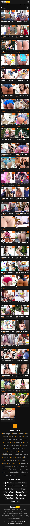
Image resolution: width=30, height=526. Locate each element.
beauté (20, 469)
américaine (14, 472)
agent (14, 469)
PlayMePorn (9, 492)
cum (27, 433)
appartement (16, 448)
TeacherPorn (20, 483)
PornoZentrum (21, 495)
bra (12, 442)
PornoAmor (20, 498)
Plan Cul (7, 5)
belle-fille (24, 463)
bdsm (15, 434)
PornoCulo (9, 498)
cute (26, 442)
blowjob (24, 466)
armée (16, 466)
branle (6, 442)
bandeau (18, 454)
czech (16, 475)
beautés (7, 469)
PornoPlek (15, 501)
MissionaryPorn (9, 486)
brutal (6, 437)
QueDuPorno (9, 483)
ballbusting (7, 454)
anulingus (7, 434)
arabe (12, 437)
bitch (24, 448)
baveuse (19, 437)
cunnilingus (15, 445)
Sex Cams (22, 5)
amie (21, 451)
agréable (19, 442)
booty (10, 463)
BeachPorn (21, 489)
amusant (19, 457)
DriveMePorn (20, 492)
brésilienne (8, 466)
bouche (24, 445)
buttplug (15, 439)
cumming (6, 457)
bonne (23, 475)
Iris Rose (12, 185)
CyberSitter (11, 523)
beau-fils (16, 463)
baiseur (26, 436)
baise (26, 469)
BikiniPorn (22, 486)
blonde (6, 445)
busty (7, 460)
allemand (24, 472)
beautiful (23, 439)
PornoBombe (8, 495)
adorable (14, 460)
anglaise (26, 454)
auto (12, 457)
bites (26, 457)
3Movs (3, 23)
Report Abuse (18, 523)
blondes (8, 448)
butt (4, 463)
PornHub (19, 332)
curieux (5, 472)
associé (8, 439)
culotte (8, 475)
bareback (22, 460)
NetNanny (24, 521)
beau (22, 434)
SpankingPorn (9, 489)
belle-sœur (12, 451)
